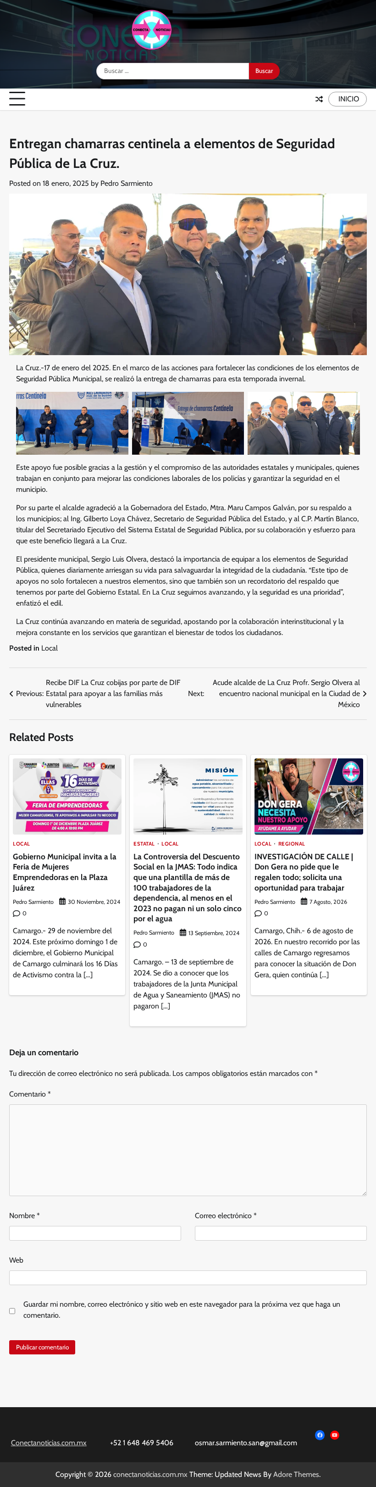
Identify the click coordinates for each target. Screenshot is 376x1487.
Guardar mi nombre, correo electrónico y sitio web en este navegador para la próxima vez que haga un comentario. (181, 1310)
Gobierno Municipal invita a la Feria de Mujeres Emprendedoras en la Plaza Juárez (64, 872)
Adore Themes (296, 1474)
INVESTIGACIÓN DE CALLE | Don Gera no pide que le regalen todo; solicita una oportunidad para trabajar (303, 872)
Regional (291, 844)
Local (49, 648)
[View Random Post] (319, 99)
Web (16, 1260)
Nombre (24, 1215)
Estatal (144, 844)
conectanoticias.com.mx (150, 1474)
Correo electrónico (226, 1215)
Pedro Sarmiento (126, 183)
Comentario (30, 1094)
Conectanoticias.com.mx (49, 1442)
